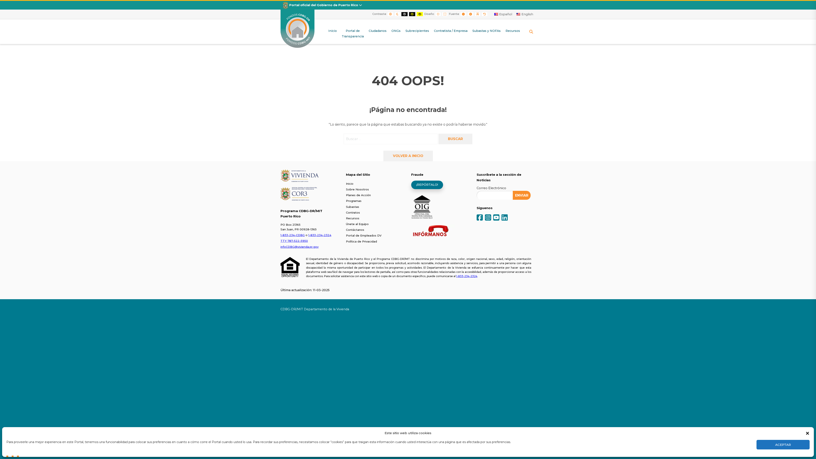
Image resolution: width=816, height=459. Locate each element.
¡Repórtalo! (427, 185)
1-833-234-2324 (319, 235)
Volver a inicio (408, 156)
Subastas (352, 206)
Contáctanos (355, 229)
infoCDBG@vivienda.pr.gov (299, 246)
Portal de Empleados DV (363, 235)
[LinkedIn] (505, 218)
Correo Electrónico (491, 188)
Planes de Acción (358, 195)
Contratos (353, 212)
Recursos (352, 218)
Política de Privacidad (361, 241)
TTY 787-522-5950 (294, 240)
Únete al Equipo (357, 224)
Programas (353, 201)
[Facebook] (480, 218)
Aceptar (783, 445)
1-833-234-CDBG (292, 235)
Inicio (349, 183)
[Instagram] (488, 218)
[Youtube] (496, 218)
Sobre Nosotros (357, 189)
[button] (807, 433)
